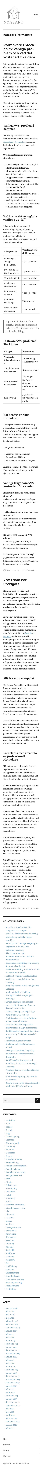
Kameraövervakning (15, 1205)
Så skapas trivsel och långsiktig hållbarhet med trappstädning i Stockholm (20, 1053)
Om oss (6, 1445)
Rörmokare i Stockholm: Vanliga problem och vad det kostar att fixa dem (19, 51)
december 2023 (12, 1376)
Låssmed (10, 1214)
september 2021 (13, 1422)
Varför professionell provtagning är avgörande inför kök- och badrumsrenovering (22, 946)
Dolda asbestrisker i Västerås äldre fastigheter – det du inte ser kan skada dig (21, 979)
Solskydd (10, 1250)
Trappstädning (12, 1273)
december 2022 (13, 1402)
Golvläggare (11, 1185)
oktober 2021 (12, 1418)
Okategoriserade (13, 1227)
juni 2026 (10, 1314)
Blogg (6, 1450)
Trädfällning (11, 1266)
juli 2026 (10, 1311)
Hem (5, 1439)
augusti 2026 (12, 1308)
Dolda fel (10, 1140)
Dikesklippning (12, 1136)
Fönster (9, 1182)
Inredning (10, 1198)
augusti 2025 (11, 1331)
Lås (7, 1211)
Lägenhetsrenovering (15, 1208)
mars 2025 (10, 1340)
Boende (9, 1127)
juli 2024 (10, 1360)
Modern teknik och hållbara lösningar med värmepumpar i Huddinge (19, 995)
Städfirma (10, 1253)
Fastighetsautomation (16, 1166)
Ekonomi (10, 1149)
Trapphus (10, 1269)
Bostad (9, 1130)
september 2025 (13, 1327)
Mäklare (9, 1217)
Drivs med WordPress (21, 1464)
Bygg (8, 1133)
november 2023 (13, 1379)
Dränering (10, 1146)
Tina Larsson (11, 570)
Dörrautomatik (12, 1143)
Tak (7, 1263)
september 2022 (13, 1405)
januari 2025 (11, 1347)
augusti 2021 (11, 1425)
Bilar (8, 1123)
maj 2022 (10, 1412)
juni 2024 (10, 1363)
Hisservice (10, 1192)
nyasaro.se (7, 1464)
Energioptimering (14, 1159)
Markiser (10, 1224)
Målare (9, 1221)
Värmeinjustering (14, 1282)
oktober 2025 (12, 1324)
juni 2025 (10, 1337)
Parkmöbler (11, 1230)
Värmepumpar (12, 1286)
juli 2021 (9, 1428)
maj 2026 (10, 1318)
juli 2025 (10, 1334)
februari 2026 (12, 1321)
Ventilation (11, 1289)
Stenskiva (10, 1260)
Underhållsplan (13, 1276)
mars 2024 (10, 1366)
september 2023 (13, 1383)
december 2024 (13, 1350)
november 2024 (13, 1353)
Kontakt (7, 1456)
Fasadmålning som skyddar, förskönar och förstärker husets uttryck (20, 1044)
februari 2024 (12, 1370)
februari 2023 (12, 1396)
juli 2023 (9, 1389)
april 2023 (10, 1392)
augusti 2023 (11, 1386)
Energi (9, 1156)
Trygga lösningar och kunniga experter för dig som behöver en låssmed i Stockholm (20, 1005)
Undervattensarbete (15, 1279)
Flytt (8, 1179)
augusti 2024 (11, 1357)
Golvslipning (11, 1188)
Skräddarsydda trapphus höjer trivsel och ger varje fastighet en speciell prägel (22, 1034)
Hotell (8, 1195)
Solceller (9, 1247)
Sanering (10, 1243)
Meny (35, 15)
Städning (10, 1256)
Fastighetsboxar (13, 1169)
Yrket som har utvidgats (15, 582)
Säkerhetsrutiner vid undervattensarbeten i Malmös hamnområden (20, 956)
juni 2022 (10, 1409)
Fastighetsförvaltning (16, 1172)
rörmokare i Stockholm (14, 142)
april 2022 (10, 1415)
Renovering (11, 1234)
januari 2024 (11, 1373)
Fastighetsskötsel (14, 1175)
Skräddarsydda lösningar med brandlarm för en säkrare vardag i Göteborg (21, 1063)
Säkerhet (10, 1240)
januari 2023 (11, 1399)
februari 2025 (12, 1344)
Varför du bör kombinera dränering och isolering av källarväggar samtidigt (22, 937)
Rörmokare (32, 570)
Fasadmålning (12, 1162)
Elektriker (10, 1153)
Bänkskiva (10, 1120)
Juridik (9, 1201)
